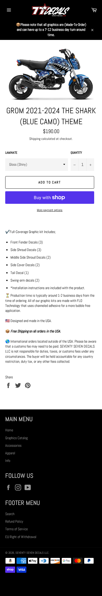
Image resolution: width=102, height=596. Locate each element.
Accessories (13, 445)
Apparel (10, 453)
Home (9, 430)
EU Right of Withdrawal (20, 536)
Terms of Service (16, 529)
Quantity (76, 153)
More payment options (50, 210)
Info (7, 460)
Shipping (35, 138)
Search (9, 513)
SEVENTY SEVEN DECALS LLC (32, 553)
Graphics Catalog (16, 438)
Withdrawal (51, 584)
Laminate (11, 153)
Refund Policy (14, 521)
